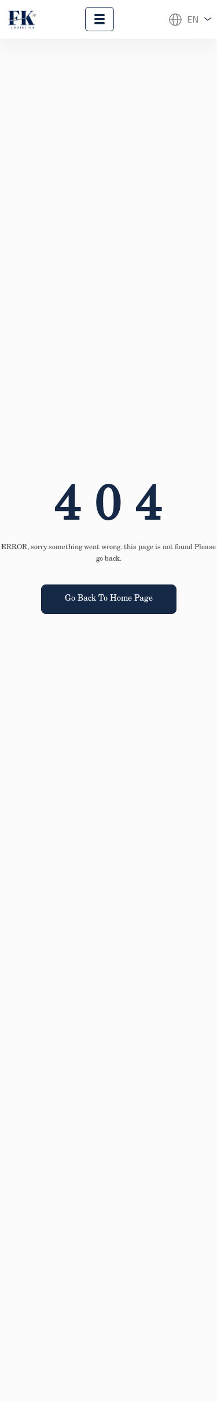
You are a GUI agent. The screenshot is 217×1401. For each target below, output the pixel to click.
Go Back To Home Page (109, 599)
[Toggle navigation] (99, 19)
